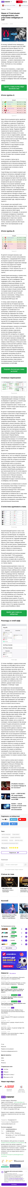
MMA (2, 1058)
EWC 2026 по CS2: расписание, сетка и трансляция (7, 890)
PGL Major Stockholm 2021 (10, 843)
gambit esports (15, 837)
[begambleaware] (15, 1166)
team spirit (15, 834)
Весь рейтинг (9, 948)
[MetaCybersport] (7, 1097)
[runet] (2, 1161)
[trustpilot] (5, 1166)
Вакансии (3, 1046)
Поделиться (12, 852)
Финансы (3, 1062)
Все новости (13, 973)
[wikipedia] (19, 1161)
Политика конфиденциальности (9, 1051)
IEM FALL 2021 (19, 840)
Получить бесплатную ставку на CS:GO (14, 370)
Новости (4, 973)
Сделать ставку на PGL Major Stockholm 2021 (14, 87)
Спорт (2, 1060)
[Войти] (24, 2)
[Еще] (26, 2)
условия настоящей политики (16, 1178)
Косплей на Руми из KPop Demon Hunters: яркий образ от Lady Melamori (9, 916)
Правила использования (7, 1049)
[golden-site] (9, 1161)
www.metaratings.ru (19, 1102)
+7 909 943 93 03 (10, 1131)
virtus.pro (5, 837)
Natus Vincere (6, 834)
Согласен (14, 1184)
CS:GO (11, 840)
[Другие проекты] (6, 2)
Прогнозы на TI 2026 (9, 5)
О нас (2, 1044)
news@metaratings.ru (11, 1129)
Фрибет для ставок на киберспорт (14, 613)
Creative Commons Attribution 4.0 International (12, 1142)
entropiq (4, 840)
